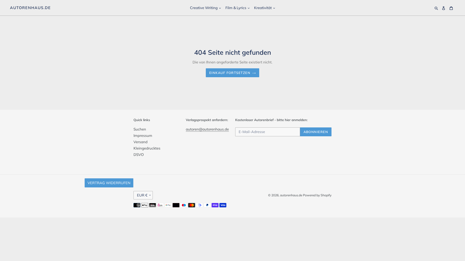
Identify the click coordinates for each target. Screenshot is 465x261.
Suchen (140, 129)
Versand (140, 142)
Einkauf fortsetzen (229, 73)
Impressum (143, 135)
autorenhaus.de (30, 7)
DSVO (139, 154)
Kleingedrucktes (147, 148)
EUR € (142, 195)
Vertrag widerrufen (109, 183)
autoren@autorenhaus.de (207, 129)
